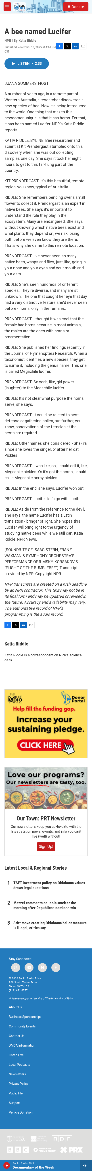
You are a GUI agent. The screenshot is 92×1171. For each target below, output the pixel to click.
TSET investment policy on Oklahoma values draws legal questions (49, 885)
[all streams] (86, 1165)
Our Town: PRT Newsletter (46, 818)
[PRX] (71, 1150)
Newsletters (17, 1074)
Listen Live (16, 1055)
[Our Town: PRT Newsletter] (46, 788)
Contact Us (16, 1036)
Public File (16, 1093)
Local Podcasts (19, 1064)
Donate (77, 7)
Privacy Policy (18, 1084)
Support (14, 1103)
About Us (15, 1007)
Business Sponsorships (25, 1017)
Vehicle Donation (21, 1112)
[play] (7, 1165)
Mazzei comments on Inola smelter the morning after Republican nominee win (44, 905)
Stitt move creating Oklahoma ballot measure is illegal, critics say (50, 925)
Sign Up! (46, 846)
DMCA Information (22, 1045)
